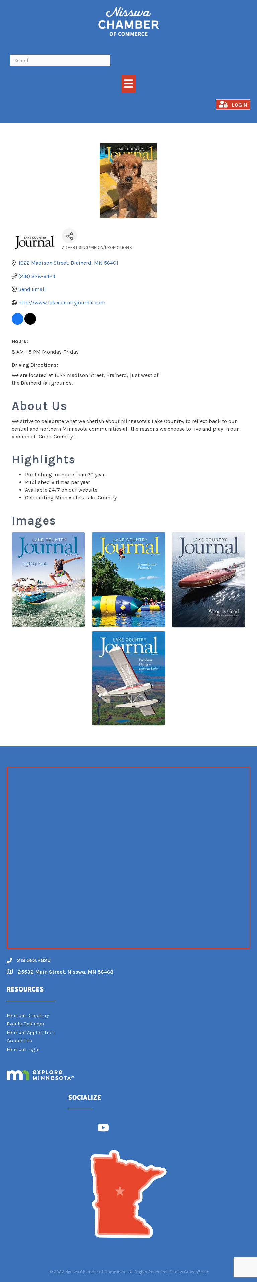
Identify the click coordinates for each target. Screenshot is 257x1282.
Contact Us (19, 1041)
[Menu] (128, 83)
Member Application (30, 1032)
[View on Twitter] (30, 323)
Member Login (23, 1049)
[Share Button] (69, 235)
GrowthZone (196, 1271)
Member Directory (28, 1015)
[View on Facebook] (17, 323)
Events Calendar (26, 1024)
